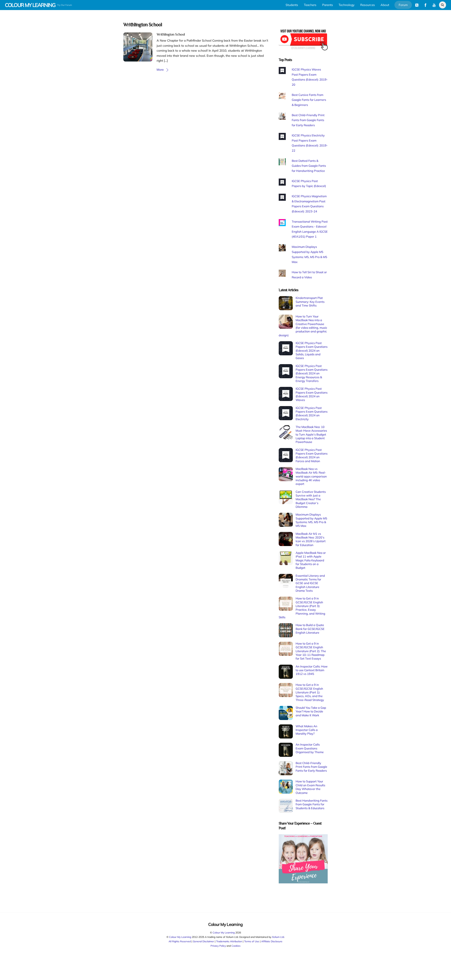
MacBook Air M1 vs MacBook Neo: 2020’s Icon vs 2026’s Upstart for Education (311, 539)
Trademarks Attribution (229, 941)
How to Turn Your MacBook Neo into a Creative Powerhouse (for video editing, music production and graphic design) (303, 326)
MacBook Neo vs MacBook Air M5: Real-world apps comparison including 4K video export (311, 476)
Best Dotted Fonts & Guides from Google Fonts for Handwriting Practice (309, 166)
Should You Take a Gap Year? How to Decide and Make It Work (311, 711)
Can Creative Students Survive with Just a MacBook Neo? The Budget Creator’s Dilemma (311, 499)
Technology (346, 5)
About (385, 5)
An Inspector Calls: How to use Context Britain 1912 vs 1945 (312, 670)
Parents (327, 5)
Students (292, 5)
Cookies (235, 945)
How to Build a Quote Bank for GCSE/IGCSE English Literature (310, 628)
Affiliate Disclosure (271, 941)
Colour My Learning (224, 932)
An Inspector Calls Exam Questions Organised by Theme (310, 748)
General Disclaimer (203, 941)
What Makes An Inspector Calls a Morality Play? (307, 730)
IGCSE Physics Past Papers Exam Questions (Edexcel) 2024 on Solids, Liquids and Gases (312, 350)
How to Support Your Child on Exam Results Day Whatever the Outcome (310, 787)
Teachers (310, 5)
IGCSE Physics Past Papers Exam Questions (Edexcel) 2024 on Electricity (312, 413)
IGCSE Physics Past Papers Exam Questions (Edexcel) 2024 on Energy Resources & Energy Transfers (312, 373)
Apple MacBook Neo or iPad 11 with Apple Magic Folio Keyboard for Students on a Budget (311, 560)
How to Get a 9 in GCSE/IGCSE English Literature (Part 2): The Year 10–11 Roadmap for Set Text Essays (311, 651)
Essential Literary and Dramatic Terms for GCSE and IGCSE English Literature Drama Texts (310, 583)
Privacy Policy (218, 945)
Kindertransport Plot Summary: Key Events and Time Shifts (310, 301)
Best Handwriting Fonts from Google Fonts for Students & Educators (312, 804)
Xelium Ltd (278, 936)
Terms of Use (251, 941)
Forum (403, 5)
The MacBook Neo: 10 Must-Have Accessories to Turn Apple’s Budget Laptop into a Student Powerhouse (311, 434)
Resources (367, 5)
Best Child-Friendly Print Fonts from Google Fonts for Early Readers (308, 120)
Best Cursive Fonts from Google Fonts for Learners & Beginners (309, 100)
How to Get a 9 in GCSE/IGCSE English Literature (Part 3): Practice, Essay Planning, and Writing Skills (302, 608)
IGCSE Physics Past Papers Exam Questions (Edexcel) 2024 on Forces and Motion (312, 455)
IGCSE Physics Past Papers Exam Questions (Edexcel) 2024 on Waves (312, 394)
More (160, 69)
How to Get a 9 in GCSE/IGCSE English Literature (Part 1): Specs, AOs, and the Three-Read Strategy (310, 692)
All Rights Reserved (180, 941)
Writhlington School (171, 34)
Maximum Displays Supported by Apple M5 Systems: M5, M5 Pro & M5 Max (311, 520)
